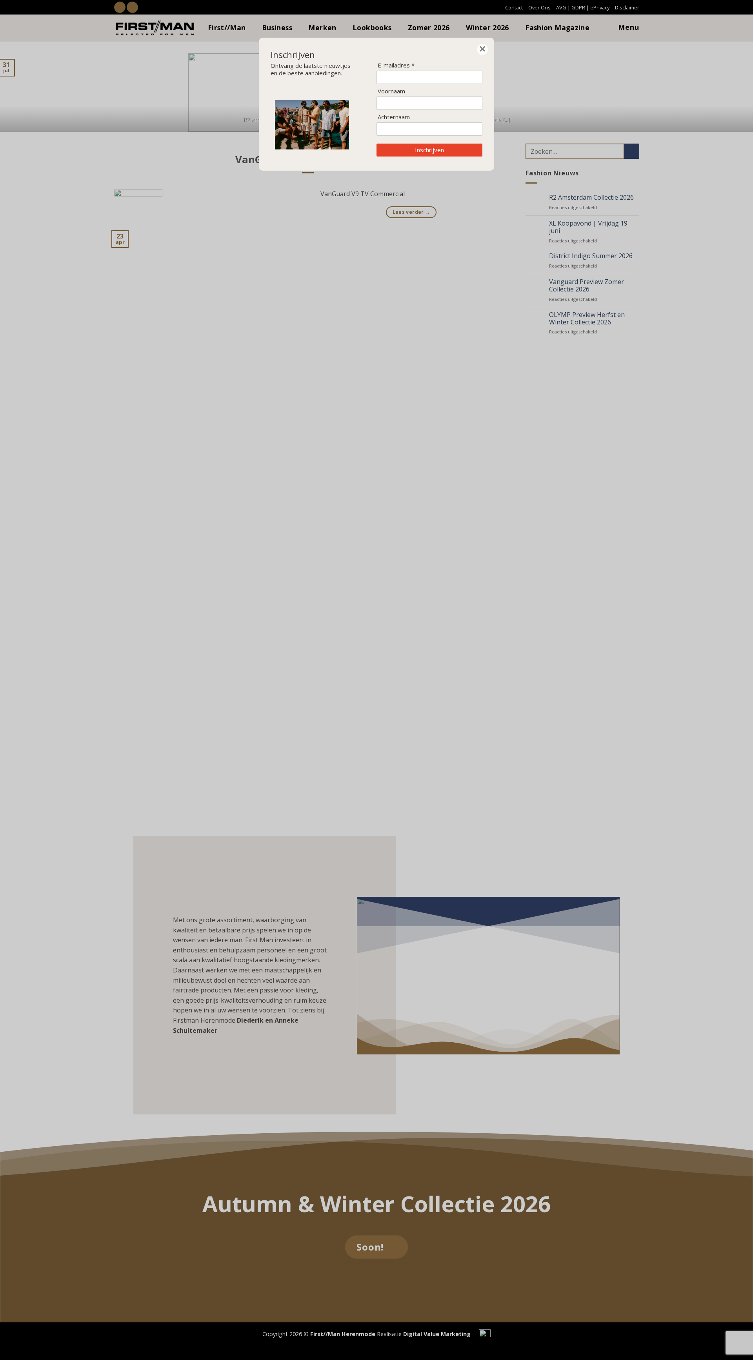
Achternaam (394, 117)
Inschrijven (429, 150)
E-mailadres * (396, 65)
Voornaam (391, 91)
